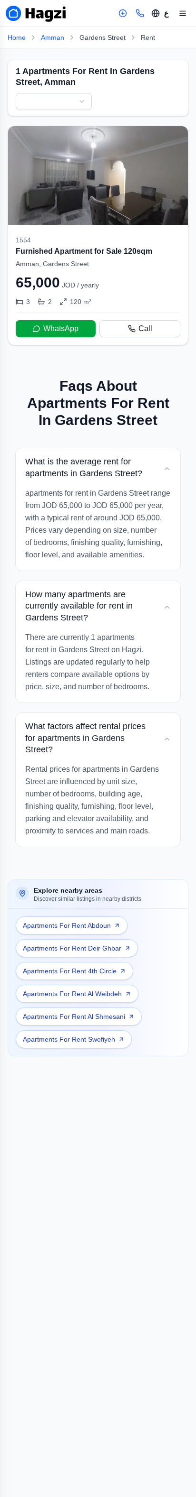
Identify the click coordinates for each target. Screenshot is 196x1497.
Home (17, 37)
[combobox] (54, 101)
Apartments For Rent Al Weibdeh (72, 994)
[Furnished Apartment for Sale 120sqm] (98, 235)
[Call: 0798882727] (139, 13)
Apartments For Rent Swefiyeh (69, 1039)
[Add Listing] (122, 13)
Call (145, 328)
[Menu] (182, 13)
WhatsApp (60, 328)
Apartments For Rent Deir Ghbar (72, 948)
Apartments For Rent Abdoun (67, 925)
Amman (52, 37)
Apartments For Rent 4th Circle (70, 971)
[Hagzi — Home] (36, 13)
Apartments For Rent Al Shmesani (74, 1016)
